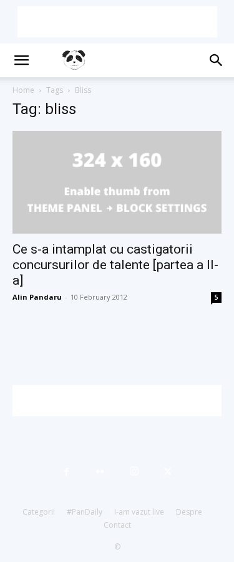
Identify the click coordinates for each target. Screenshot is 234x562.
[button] (21, 60)
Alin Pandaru (37, 297)
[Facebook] (66, 471)
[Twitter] (167, 471)
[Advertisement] (117, 21)
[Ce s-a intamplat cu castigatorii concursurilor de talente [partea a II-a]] (117, 182)
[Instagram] (134, 471)
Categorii (38, 512)
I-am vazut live (139, 512)
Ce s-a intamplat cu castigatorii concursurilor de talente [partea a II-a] (115, 265)
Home (23, 90)
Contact (117, 525)
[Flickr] (100, 471)
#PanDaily (84, 512)
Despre (189, 512)
